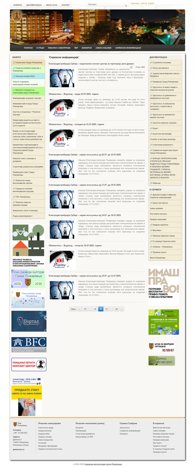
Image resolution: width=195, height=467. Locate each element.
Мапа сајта (51, 5)
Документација (34, 5)
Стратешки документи (85, 433)
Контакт (66, 5)
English (151, 3)
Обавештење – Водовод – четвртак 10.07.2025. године (75, 245)
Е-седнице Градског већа (164, 449)
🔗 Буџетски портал (159, 202)
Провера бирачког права (163, 433)
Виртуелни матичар (161, 427)
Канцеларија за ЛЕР (84, 436)
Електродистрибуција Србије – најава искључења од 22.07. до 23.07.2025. (85, 154)
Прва (73, 309)
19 (95, 309)
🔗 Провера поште (158, 252)
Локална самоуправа (59, 47)
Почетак (28, 47)
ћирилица (135, 3)
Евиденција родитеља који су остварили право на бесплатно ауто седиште (27, 123)
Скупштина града (45, 427)
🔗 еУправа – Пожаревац (161, 246)
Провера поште (160, 452)
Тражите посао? (160, 445)
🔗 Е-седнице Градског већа (163, 241)
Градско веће (44, 433)
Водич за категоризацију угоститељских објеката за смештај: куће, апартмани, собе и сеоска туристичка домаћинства (28, 135)
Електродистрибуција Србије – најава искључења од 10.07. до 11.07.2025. (85, 276)
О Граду (40, 47)
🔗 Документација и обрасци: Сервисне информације (163, 196)
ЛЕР (76, 47)
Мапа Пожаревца (157, 257)
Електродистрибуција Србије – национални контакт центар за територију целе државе (91, 64)
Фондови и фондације (47, 445)
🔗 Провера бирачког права (162, 235)
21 (107, 309)
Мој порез (157, 442)
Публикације (81, 430)
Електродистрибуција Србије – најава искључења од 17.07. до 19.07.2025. (85, 185)
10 (85, 309)
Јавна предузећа (45, 439)
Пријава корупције (158, 219)
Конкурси (87, 47)
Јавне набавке (104, 47)
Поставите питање (158, 213)
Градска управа (45, 436)
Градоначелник (44, 430)
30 (116, 309)
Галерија (17, 5)
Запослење (125, 427)
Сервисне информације (128, 47)
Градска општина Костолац (50, 449)
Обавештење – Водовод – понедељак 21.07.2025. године (76, 124)
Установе (42, 442)
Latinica (143, 3)
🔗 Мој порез (155, 230)
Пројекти (79, 427)
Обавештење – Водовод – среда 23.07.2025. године (74, 94)
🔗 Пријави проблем (159, 224)
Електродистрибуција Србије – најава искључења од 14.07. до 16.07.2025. (85, 215)
